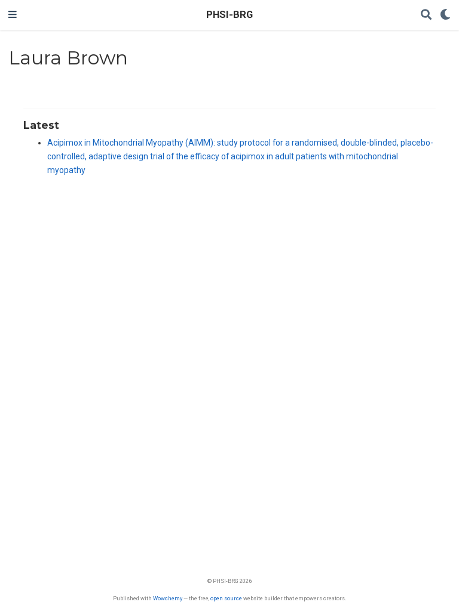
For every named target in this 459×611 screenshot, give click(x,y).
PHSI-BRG (229, 14)
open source (226, 598)
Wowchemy (167, 598)
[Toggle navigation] (12, 15)
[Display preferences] (445, 15)
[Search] (426, 15)
